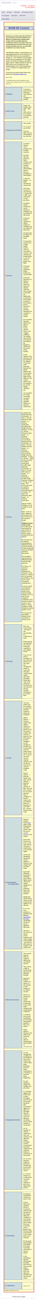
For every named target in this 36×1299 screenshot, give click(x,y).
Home (3, 12)
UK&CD (8, 68)
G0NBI (28, 1286)
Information (23, 15)
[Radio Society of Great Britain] (9, 3)
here (28, 983)
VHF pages (17, 12)
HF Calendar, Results (27, 12)
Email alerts (14, 15)
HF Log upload (5, 15)
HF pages (9, 12)
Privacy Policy (5, 19)
